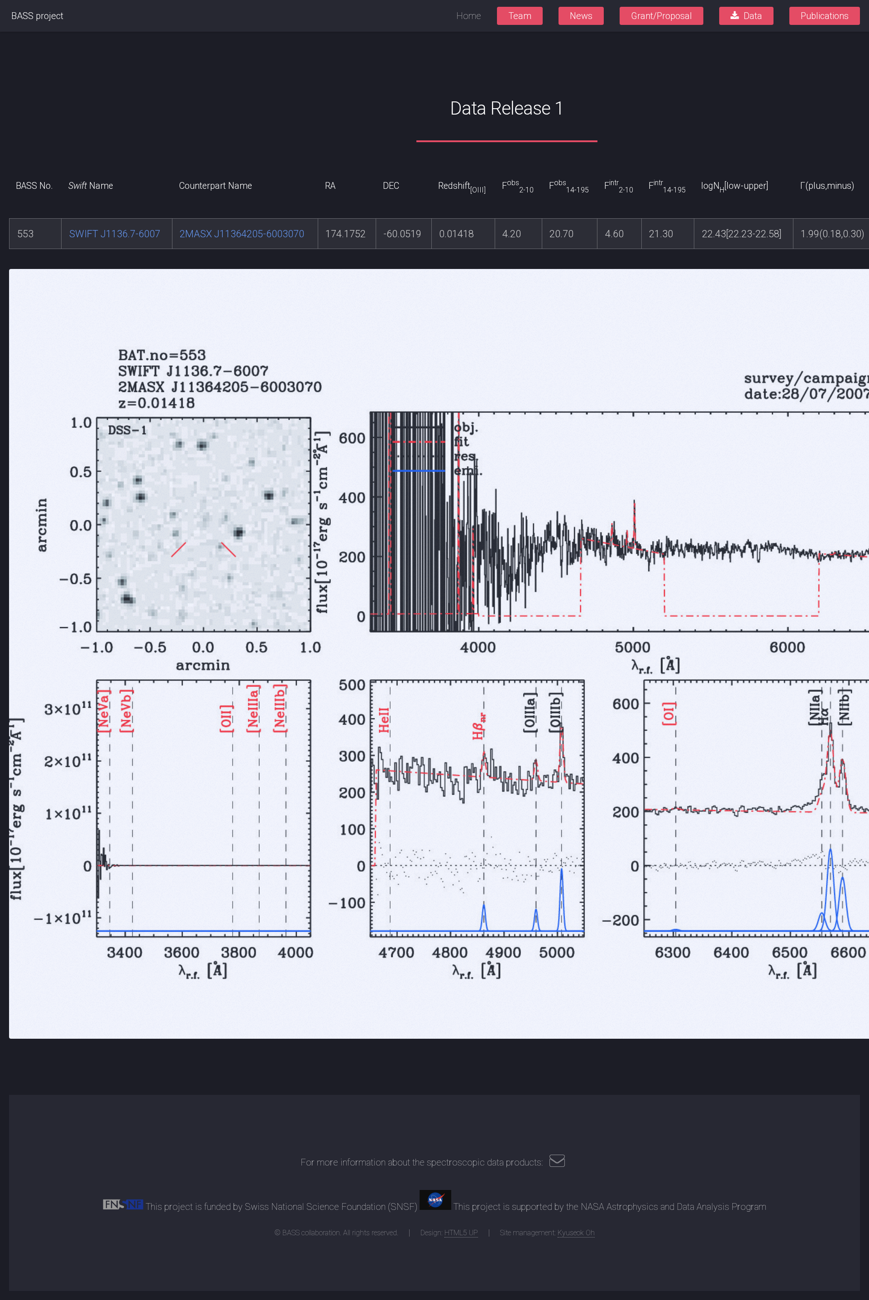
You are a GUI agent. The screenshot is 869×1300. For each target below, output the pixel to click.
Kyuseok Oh (576, 1232)
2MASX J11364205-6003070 (242, 234)
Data (753, 15)
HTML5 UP (461, 1232)
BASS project (37, 15)
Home (468, 15)
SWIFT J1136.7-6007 (114, 234)
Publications (825, 15)
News (581, 15)
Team (519, 15)
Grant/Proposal (661, 15)
